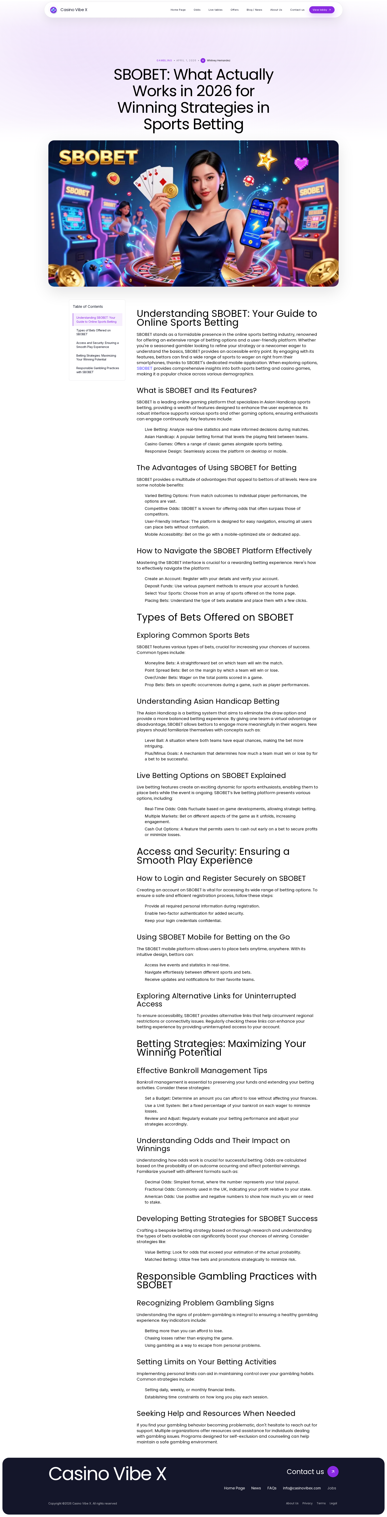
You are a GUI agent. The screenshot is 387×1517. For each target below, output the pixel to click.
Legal (333, 1503)
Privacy (308, 1503)
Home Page (234, 1488)
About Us (292, 1503)
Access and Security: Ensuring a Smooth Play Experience (97, 344)
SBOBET (145, 368)
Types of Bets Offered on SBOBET (93, 332)
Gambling (164, 60)
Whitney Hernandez (218, 60)
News (256, 1488)
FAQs (272, 1488)
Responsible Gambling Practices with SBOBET (97, 370)
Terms (321, 1503)
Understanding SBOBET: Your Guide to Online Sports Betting (96, 319)
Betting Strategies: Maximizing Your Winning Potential (96, 357)
